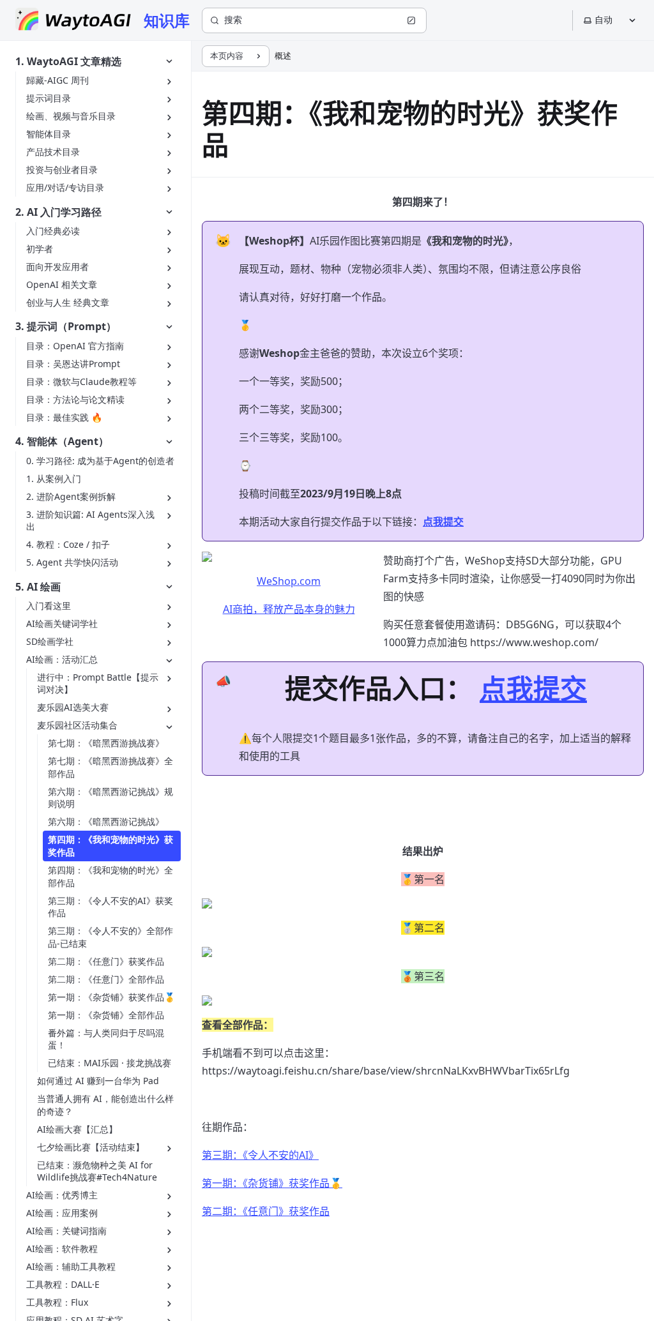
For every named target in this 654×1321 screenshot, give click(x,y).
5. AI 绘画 (38, 587)
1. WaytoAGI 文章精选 (68, 61)
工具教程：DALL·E (63, 1284)
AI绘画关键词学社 (62, 623)
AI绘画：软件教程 (62, 1248)
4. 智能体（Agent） (62, 441)
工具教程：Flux (57, 1302)
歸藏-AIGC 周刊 (57, 80)
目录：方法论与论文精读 (75, 399)
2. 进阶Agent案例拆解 (71, 496)
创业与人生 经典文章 (67, 302)
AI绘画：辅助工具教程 (71, 1266)
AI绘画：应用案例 (62, 1213)
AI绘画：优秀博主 (62, 1195)
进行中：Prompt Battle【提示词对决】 (97, 683)
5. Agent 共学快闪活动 (72, 562)
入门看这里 (48, 606)
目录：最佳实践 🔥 (64, 417)
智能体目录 (48, 134)
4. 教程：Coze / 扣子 (68, 544)
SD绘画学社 (49, 641)
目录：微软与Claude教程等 (81, 381)
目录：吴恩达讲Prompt (73, 364)
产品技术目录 (53, 152)
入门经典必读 (53, 231)
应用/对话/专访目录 (65, 187)
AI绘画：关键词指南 (66, 1231)
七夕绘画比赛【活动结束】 (90, 1147)
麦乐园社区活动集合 (77, 725)
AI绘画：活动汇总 (62, 659)
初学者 (39, 249)
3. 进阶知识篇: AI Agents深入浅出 (90, 520)
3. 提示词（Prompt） (65, 326)
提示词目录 (48, 98)
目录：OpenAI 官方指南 (75, 346)
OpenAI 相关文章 (61, 284)
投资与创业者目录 (62, 169)
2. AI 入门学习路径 (58, 212)
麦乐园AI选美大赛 (73, 707)
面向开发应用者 (57, 266)
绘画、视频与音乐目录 (71, 116)
